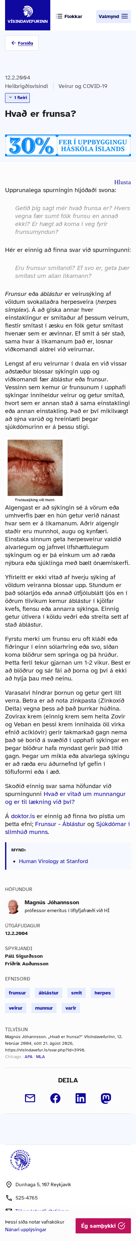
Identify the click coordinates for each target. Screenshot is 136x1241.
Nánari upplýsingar (25, 1229)
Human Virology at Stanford (53, 861)
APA (29, 1056)
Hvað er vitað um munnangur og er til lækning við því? (65, 798)
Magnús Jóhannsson (52, 902)
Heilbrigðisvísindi (26, 86)
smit (76, 993)
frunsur (17, 993)
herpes (103, 993)
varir (70, 1008)
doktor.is (23, 816)
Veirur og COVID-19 (83, 86)
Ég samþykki (99, 1225)
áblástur (49, 993)
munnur (44, 1008)
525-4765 (26, 1198)
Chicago (13, 1056)
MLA (40, 1056)
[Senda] (30, 1098)
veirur (15, 1008)
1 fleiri (20, 97)
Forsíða (25, 43)
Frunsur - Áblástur (60, 824)
